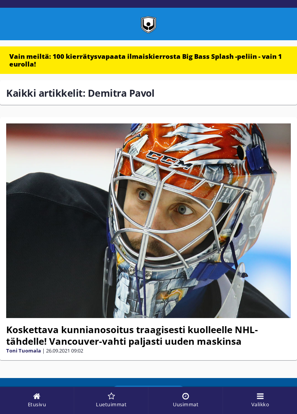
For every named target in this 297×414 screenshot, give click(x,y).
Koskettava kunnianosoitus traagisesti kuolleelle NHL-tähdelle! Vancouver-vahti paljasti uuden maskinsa (132, 335)
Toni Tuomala (23, 350)
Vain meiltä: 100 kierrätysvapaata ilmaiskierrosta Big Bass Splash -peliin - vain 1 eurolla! (145, 60)
